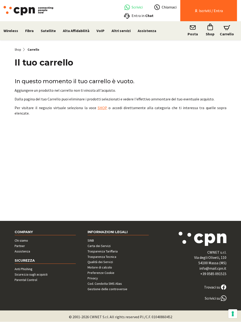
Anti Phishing (23, 269)
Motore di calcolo (100, 267)
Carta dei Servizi (99, 246)
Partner (20, 246)
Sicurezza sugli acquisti (31, 274)
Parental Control (26, 280)
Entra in (142, 15)
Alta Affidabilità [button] (76, 30)
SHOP (102, 107)
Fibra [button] (29, 30)
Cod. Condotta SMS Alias (105, 283)
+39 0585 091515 (213, 273)
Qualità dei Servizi (100, 262)
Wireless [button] (11, 30)
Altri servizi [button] (121, 30)
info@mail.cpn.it (212, 268)
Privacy (93, 278)
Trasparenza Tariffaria (103, 251)
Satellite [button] (48, 30)
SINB (91, 240)
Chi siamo (21, 240)
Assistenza (147, 30)
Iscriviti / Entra (210, 10)
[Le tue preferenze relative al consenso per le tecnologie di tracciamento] (232, 313)
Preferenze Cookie (101, 273)
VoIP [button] (100, 30)
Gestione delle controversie (107, 289)
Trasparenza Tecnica (102, 257)
